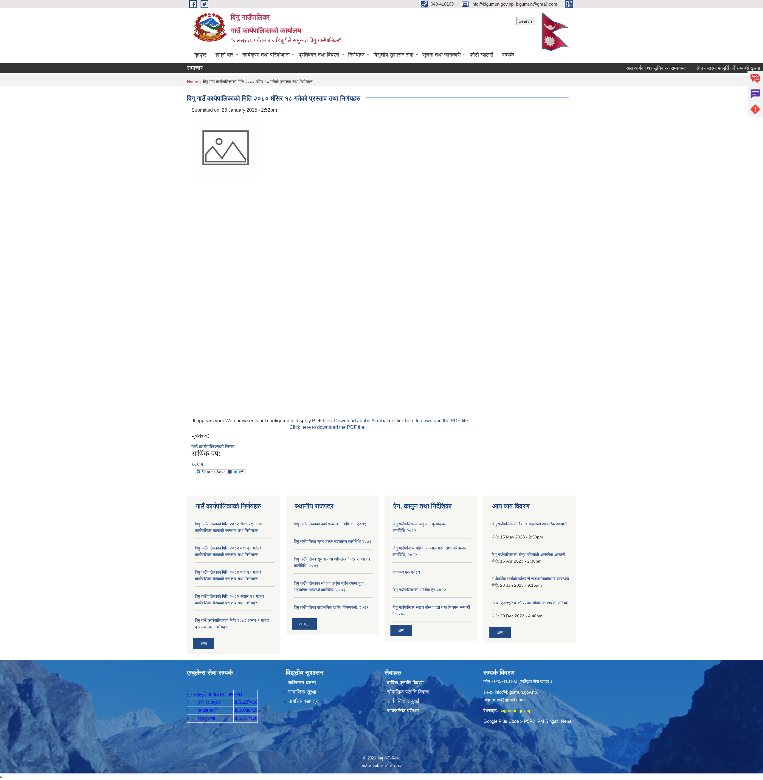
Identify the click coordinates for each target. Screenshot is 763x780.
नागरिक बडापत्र (303, 701)
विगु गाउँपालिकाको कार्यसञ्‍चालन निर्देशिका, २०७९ (330, 523)
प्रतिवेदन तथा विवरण (319, 55)
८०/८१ (197, 464)
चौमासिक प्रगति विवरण (408, 692)
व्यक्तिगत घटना (302, 683)
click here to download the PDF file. (431, 420)
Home (192, 81)
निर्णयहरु (356, 55)
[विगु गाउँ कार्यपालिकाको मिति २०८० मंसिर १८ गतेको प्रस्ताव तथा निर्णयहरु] (225, 147)
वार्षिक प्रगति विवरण (405, 683)
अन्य (203, 643)
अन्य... (304, 624)
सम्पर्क (508, 55)
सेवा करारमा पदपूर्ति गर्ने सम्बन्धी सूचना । (713, 68)
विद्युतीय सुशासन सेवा (393, 55)
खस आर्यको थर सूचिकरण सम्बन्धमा (639, 68)
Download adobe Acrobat (361, 420)
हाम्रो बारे (224, 55)
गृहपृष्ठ (200, 55)
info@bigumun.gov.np (516, 692)
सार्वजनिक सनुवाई (403, 701)
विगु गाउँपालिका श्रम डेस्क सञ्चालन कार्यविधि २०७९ (332, 541)
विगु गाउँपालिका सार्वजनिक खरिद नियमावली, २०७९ (331, 607)
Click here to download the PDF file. (327, 427)
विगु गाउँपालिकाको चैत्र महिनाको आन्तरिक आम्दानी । (530, 554)
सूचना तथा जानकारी (441, 55)
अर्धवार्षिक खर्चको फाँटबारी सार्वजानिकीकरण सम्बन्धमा (530, 578)
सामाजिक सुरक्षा (302, 692)
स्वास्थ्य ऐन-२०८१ (406, 572)
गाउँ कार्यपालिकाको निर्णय (213, 446)
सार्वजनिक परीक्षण (403, 711)
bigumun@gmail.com (504, 699)
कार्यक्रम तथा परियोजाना (266, 55)
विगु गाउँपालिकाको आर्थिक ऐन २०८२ (419, 589)
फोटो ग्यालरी (481, 55)
